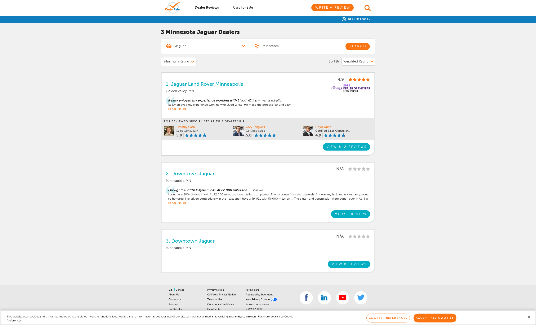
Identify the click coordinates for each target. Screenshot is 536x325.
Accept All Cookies (435, 318)
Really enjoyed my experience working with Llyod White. (212, 100)
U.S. (171, 290)
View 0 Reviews (349, 264)
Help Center (214, 309)
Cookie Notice (254, 309)
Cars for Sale (243, 7)
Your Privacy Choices (258, 299)
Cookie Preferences (257, 304)
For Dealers (252, 290)
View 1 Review (351, 214)
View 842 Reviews (347, 147)
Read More (177, 109)
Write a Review (332, 7)
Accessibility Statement (259, 295)
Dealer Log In (359, 19)
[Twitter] (360, 297)
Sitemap (173, 304)
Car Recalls (175, 309)
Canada (180, 290)
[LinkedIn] (324, 297)
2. (190, 173)
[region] (268, 318)
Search (357, 46)
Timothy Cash (185, 127)
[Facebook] (306, 297)
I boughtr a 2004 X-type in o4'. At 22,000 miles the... (209, 190)
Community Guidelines (220, 304)
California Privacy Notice (221, 295)
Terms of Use (214, 299)
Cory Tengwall (255, 127)
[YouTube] (342, 297)
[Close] (529, 317)
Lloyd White (323, 127)
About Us (174, 295)
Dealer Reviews (207, 7)
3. (190, 241)
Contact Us (175, 299)
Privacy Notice (215, 290)
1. (204, 84)
